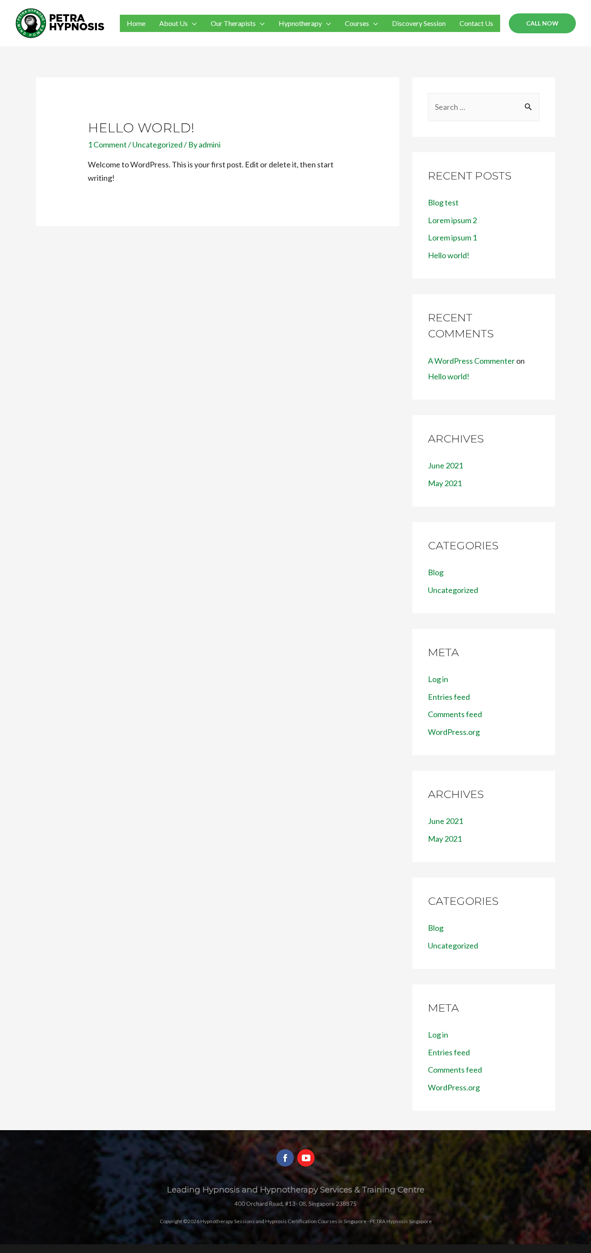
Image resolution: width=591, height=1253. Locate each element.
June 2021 (445, 465)
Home (136, 23)
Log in (438, 679)
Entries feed (449, 697)
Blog (435, 572)
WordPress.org (454, 732)
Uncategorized (157, 144)
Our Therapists (233, 23)
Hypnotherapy (300, 23)
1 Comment (107, 144)
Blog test (443, 202)
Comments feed (455, 714)
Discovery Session (419, 23)
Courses (357, 23)
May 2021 (445, 483)
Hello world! (141, 128)
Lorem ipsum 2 (452, 220)
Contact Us (476, 23)
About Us (173, 23)
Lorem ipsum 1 (452, 237)
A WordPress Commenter (471, 360)
